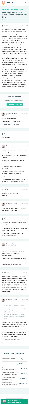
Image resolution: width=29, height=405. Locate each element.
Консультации (5, 9)
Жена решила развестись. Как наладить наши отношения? (9, 378)
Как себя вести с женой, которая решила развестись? (8, 359)
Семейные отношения (17, 9)
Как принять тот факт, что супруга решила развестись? (10, 364)
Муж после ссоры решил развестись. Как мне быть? (9, 368)
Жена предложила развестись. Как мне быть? (9, 383)
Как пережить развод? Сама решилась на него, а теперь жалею (10, 373)
